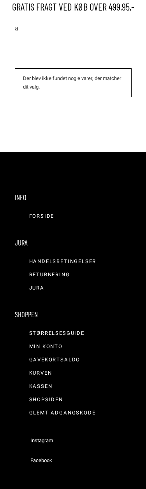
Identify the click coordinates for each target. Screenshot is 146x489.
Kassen (41, 386)
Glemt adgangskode (62, 412)
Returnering (49, 274)
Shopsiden (46, 399)
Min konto (46, 346)
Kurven (40, 373)
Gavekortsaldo (55, 359)
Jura (36, 288)
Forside (42, 216)
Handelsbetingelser (63, 261)
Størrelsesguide (56, 333)
